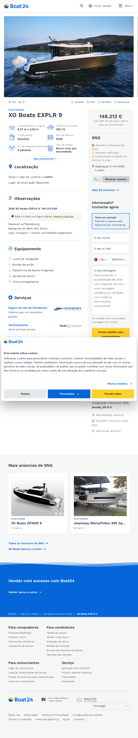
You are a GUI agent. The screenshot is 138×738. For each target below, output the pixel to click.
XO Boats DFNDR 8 (26, 523)
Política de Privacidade (55, 715)
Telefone (119, 259)
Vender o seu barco (58, 637)
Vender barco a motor (23, 592)
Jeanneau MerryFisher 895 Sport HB (103, 523)
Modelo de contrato (58, 646)
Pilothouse (16, 109)
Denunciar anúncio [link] (108, 431)
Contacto (79, 719)
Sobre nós (14, 715)
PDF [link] (92, 102)
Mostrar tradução (63, 216)
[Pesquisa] (82, 6)
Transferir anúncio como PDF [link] (110, 423)
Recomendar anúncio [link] (110, 415)
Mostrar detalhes (118, 383)
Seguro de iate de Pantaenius (27, 307)
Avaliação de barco (57, 641)
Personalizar (67, 393)
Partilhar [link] (106, 102)
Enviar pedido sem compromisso (110, 334)
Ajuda (66, 719)
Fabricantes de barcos (21, 641)
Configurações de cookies (87, 715)
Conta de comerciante (21, 681)
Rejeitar (25, 393)
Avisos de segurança (47, 719)
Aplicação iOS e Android (76, 668)
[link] (37, 503)
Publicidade (68, 677)
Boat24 (12, 613)
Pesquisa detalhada (19, 632)
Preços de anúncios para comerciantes (31, 677)
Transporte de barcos (20, 646)
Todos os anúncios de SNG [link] (26, 543)
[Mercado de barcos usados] (16, 6)
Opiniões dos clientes (59, 654)
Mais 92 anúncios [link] (103, 190)
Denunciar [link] (124, 102)
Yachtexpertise (18, 325)
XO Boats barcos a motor (25, 549)
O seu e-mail (102, 248)
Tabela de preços (56, 632)
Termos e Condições (19, 719)
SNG (96, 137)
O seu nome (102, 237)
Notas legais (31, 715)
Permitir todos (113, 393)
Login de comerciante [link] (20, 668)
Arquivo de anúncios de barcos (65, 650)
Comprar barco (17, 637)
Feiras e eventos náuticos (76, 672)
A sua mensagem (105, 270)
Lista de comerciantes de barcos (27, 672)
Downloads (68, 681)
